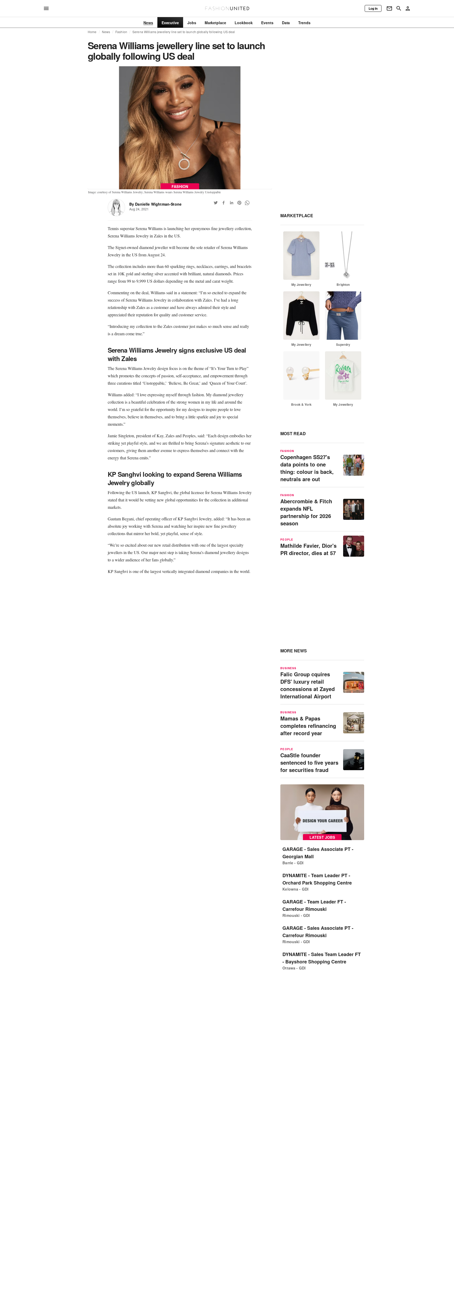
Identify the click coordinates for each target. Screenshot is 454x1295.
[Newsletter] (389, 8)
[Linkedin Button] (231, 203)
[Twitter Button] (216, 203)
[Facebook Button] (224, 203)
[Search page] (399, 8)
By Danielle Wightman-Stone (155, 204)
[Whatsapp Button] (247, 203)
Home (92, 32)
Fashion (121, 32)
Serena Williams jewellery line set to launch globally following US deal (183, 32)
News (106, 32)
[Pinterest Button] (239, 203)
